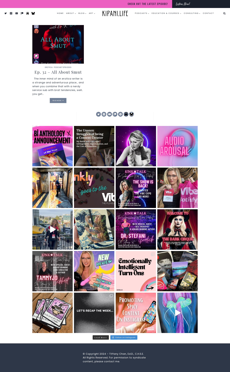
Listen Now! (183, 4)
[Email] (16, 13)
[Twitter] (5, 13)
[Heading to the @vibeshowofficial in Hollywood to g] (94, 229)
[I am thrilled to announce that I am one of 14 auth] (52, 146)
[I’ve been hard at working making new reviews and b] (94, 271)
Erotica (48, 67)
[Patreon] (22, 13)
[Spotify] (120, 114)
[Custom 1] (126, 114)
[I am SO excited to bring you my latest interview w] (136, 229)
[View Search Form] (224, 13)
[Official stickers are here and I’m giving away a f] (52, 313)
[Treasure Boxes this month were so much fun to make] (177, 271)
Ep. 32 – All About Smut (58, 72)
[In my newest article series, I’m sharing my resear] (136, 313)
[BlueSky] (131, 114)
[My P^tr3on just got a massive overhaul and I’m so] (136, 146)
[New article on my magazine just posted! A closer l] (177, 146)
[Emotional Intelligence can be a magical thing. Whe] (136, 271)
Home (60, 13)
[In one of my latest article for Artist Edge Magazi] (52, 188)
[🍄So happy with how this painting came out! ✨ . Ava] (177, 313)
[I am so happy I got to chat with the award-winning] (52, 271)
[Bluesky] (33, 13)
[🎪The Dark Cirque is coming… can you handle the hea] (177, 229)
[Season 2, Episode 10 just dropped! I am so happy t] (136, 188)
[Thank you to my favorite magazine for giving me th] (94, 188)
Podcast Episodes (62, 67)
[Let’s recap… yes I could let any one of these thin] (94, 313)
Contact (208, 13)
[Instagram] (11, 13)
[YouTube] (109, 114)
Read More (59, 100)
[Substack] (27, 13)
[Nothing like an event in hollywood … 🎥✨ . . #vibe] (52, 229)
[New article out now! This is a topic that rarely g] (94, 146)
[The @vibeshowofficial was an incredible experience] (177, 188)
